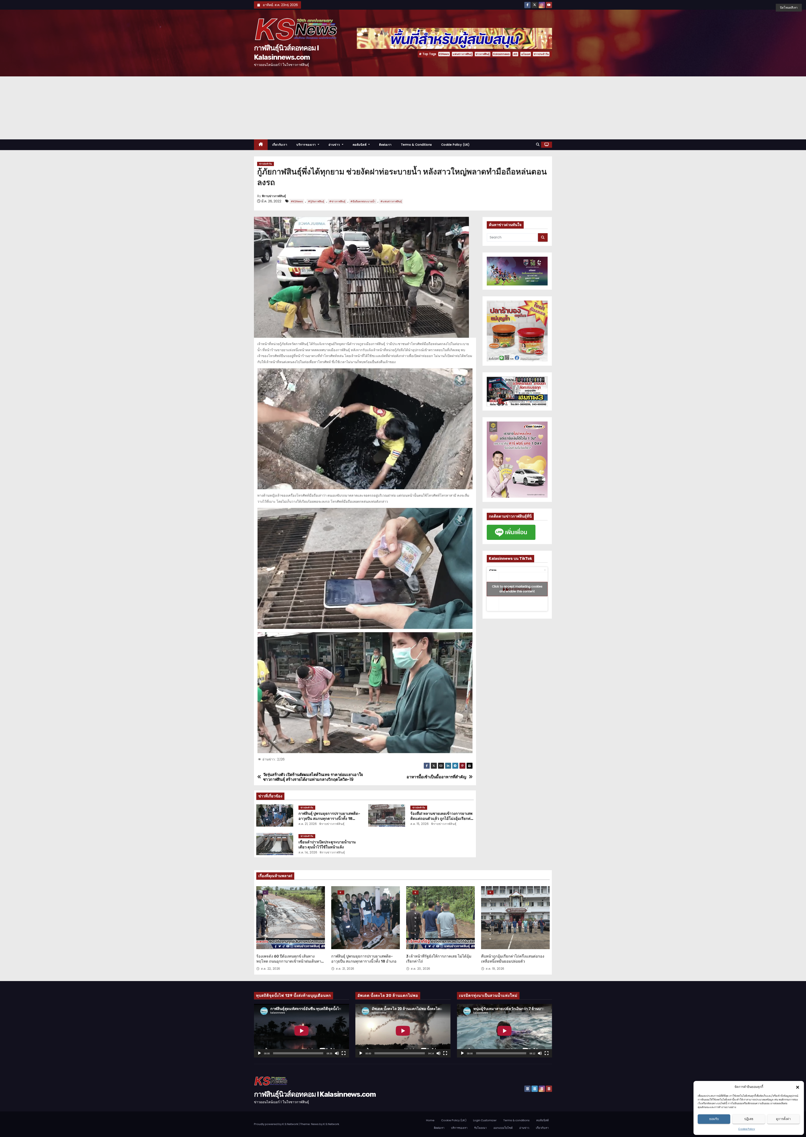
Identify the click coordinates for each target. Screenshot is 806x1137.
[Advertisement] (403, 108)
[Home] (261, 144)
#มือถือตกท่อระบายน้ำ (362, 201)
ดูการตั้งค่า (783, 1119)
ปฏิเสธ (748, 1119)
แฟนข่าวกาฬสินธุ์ (462, 54)
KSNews (444, 54)
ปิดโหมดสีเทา (789, 7)
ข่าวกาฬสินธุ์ (482, 54)
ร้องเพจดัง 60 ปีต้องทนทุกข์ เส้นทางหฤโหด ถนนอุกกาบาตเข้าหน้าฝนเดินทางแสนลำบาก (289, 961)
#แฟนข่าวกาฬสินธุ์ (391, 201)
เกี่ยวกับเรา (279, 145)
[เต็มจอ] (344, 1053)
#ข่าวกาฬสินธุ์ (337, 201)
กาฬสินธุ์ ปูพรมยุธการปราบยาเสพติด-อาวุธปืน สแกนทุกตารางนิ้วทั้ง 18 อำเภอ (329, 818)
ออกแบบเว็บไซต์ (503, 1128)
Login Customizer (485, 1120)
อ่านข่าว (334, 145)
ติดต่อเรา (385, 145)
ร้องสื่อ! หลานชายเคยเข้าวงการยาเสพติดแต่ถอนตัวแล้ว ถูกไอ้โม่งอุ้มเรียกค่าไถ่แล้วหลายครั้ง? (441, 818)
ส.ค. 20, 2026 (420, 969)
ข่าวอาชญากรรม (415, 893)
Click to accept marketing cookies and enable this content (517, 588)
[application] (301, 1030)
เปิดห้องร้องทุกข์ (265, 893)
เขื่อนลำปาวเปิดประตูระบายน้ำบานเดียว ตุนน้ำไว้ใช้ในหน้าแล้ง (327, 844)
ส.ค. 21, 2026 (307, 824)
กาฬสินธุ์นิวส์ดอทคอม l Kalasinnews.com (315, 1094)
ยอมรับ (714, 1119)
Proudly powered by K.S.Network (276, 1124)
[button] (798, 1087)
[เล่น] (259, 1053)
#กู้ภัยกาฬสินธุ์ (316, 201)
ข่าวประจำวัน (541, 54)
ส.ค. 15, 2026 (419, 824)
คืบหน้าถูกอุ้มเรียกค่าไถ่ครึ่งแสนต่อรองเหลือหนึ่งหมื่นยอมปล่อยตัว (512, 959)
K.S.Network (331, 1124)
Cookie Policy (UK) (455, 145)
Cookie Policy (746, 1129)
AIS (515, 54)
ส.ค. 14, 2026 (307, 852)
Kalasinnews (501, 54)
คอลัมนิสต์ (360, 145)
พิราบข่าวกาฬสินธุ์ (274, 196)
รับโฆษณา (480, 1128)
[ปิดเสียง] (337, 1053)
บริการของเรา (306, 145)
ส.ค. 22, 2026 (270, 969)
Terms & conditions (416, 145)
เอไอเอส (525, 54)
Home (430, 1120)
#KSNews (297, 201)
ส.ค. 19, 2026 (495, 969)
